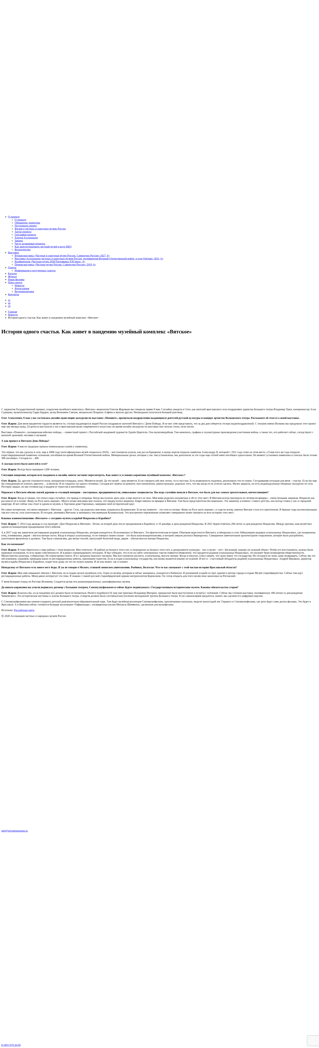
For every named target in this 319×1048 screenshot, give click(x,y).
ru (9, 300)
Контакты (13, 294)
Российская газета (24, 610)
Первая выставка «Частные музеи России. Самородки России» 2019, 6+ (55, 264)
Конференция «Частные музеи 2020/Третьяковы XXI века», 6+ (50, 261)
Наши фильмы (16, 279)
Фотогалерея (22, 288)
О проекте (14, 216)
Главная (12, 311)
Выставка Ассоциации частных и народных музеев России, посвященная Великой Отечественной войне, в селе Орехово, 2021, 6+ (89, 258)
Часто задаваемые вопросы (30, 243)
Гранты (12, 267)
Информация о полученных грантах (35, 270)
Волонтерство (23, 249)
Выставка (13, 252)
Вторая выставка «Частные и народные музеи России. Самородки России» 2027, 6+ (62, 255)
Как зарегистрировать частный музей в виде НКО (43, 246)
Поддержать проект (26, 225)
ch (9, 306)
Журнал (12, 276)
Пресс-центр (15, 282)
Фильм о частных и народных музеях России (40, 228)
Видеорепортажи (24, 291)
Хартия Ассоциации (26, 237)
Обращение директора (27, 222)
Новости (19, 285)
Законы (19, 240)
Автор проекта (23, 231)
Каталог (12, 273)
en (9, 303)
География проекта (25, 234)
